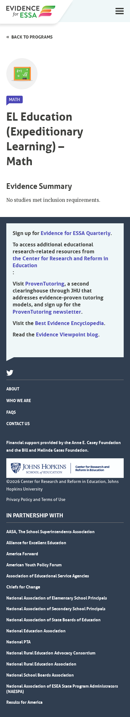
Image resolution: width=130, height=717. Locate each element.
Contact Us (18, 423)
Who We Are (18, 400)
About (12, 388)
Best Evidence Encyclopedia (69, 323)
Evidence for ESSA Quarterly (75, 233)
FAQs (11, 412)
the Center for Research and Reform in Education (60, 262)
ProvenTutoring (44, 283)
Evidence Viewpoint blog (67, 334)
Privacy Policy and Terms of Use (35, 499)
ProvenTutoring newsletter (47, 311)
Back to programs (32, 37)
